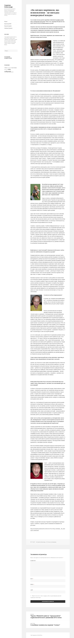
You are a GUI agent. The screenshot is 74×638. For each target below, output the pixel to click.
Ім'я (31, 578)
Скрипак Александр (8, 6)
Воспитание (9, 67)
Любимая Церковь (8, 28)
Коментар (33, 560)
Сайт (31, 590)
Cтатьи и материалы (51, 542)
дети (7, 69)
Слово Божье (14, 67)
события (7, 71)
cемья (5, 67)
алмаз (5, 69)
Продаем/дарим (7, 26)
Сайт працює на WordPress (36, 635)
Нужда (5, 21)
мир (9, 69)
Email (32, 584)
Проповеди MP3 (7, 23)
